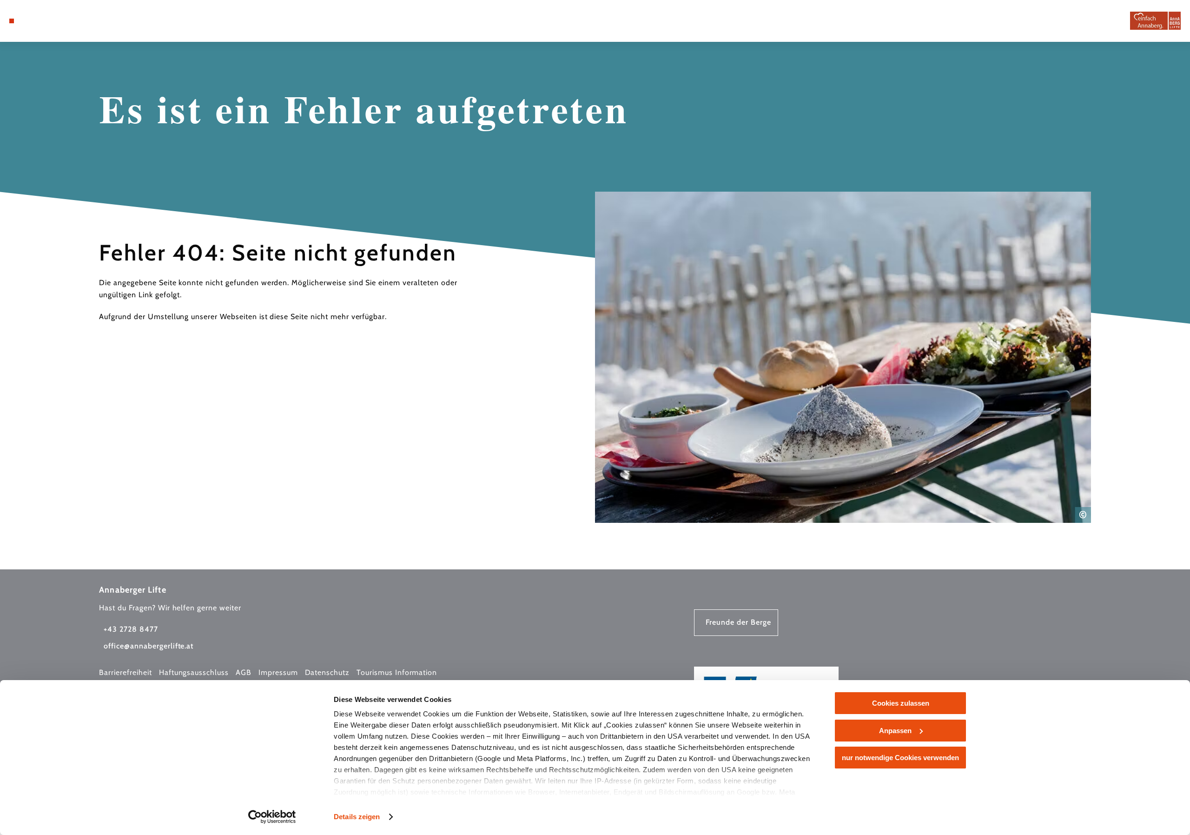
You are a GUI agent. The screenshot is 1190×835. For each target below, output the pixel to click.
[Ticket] (37, 21)
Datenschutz (327, 672)
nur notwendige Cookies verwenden (900, 758)
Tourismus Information (397, 672)
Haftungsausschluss (194, 672)
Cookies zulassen (900, 703)
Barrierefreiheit (125, 672)
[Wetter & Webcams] (51, 21)
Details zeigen (357, 817)
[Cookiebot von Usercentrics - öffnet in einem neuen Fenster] (272, 817)
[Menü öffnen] (11, 21)
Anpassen (895, 731)
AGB (243, 672)
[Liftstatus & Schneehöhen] (65, 21)
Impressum (278, 672)
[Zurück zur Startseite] (1155, 21)
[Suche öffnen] (79, 21)
